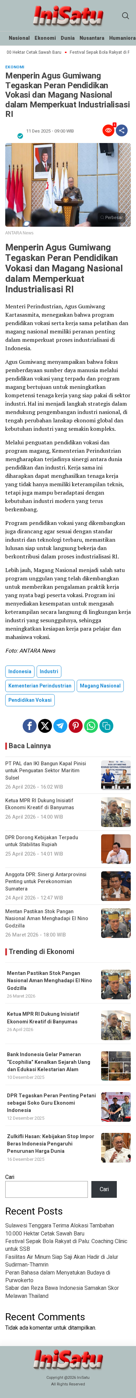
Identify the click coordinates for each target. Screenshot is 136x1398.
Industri (49, 671)
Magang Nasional (100, 686)
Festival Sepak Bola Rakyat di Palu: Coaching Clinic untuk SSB (66, 1245)
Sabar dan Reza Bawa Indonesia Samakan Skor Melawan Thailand (62, 1292)
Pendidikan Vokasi (30, 700)
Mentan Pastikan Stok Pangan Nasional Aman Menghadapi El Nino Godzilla (49, 981)
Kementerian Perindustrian (39, 686)
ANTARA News (19, 233)
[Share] (122, 130)
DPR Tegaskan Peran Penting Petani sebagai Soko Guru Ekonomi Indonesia (51, 1103)
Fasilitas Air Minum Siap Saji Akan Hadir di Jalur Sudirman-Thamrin (61, 1261)
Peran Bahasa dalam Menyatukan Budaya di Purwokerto (57, 1277)
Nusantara (92, 38)
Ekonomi (45, 38)
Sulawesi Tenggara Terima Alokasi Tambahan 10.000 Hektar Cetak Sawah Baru (59, 1230)
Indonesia (19, 671)
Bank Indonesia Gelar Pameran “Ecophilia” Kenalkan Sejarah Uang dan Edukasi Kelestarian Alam (48, 1062)
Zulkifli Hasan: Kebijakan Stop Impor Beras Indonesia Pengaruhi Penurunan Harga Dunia (50, 1144)
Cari (9, 1177)
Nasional (19, 38)
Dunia (68, 38)
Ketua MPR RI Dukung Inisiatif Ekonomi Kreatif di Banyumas (43, 1017)
